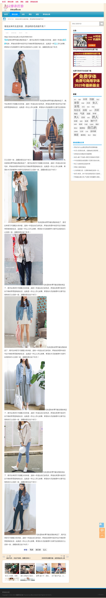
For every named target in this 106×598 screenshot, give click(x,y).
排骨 (85, 110)
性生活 (77, 110)
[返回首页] (101, 525)
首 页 (4, 2)
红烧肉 (91, 124)
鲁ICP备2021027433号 (44, 595)
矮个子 (94, 120)
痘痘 (88, 117)
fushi (7, 33)
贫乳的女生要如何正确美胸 (83, 154)
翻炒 (97, 124)
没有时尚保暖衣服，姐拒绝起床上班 (53, 558)
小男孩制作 (101, 594)
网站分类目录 (34, 595)
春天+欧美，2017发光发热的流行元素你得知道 (88, 174)
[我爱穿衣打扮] (13, 4)
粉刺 (80, 124)
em (75, 99)
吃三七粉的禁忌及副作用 (82, 164)
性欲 (93, 107)
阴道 (94, 135)
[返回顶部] (101, 535)
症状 (83, 117)
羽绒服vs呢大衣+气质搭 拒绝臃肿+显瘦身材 (88, 177)
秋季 (75, 124)
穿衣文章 (10, 2)
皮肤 (81, 121)
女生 (83, 107)
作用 (85, 99)
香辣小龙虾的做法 (80, 167)
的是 (75, 121)
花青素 (76, 131)
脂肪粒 (82, 128)
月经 (96, 110)
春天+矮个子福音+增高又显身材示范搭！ (87, 157)
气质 (82, 113)
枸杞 (76, 113)
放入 (90, 110)
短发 (86, 121)
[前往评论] (101, 530)
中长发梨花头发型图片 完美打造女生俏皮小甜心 (88, 160)
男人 (76, 117)
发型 (26, 2)
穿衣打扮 (11, 19)
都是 (76, 134)
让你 (81, 131)
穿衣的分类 (34, 2)
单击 (98, 99)
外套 (83, 103)
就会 (88, 107)
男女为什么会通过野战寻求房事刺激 (85, 147)
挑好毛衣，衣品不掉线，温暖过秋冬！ (18, 558)
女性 (17, 2)
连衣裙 (93, 131)
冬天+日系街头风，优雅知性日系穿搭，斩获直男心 (88, 150)
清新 (88, 113)
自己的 (38, 549)
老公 (75, 128)
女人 (95, 102)
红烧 (86, 124)
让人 (56, 43)
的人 (95, 117)
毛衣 (6, 39)
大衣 (88, 103)
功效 (92, 99)
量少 (89, 135)
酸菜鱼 (83, 135)
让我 (87, 131)
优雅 (79, 99)
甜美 (94, 113)
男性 (21, 2)
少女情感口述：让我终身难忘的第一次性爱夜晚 (88, 170)
